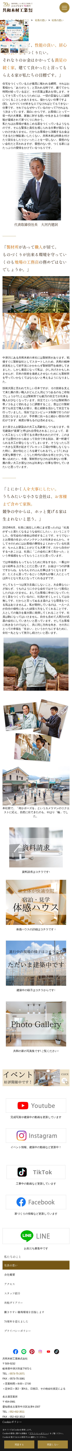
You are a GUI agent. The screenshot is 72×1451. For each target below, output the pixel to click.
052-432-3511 (17, 1411)
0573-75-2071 (17, 1373)
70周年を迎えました (16, 1321)
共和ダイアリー (13, 1303)
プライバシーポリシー (17, 1331)
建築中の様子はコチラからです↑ (36, 990)
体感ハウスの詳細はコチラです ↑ (36, 929)
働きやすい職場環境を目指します (24, 1312)
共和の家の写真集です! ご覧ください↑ (36, 1051)
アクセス (9, 1284)
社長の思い (11, 1265)
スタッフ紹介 (12, 1293)
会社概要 (9, 1275)
